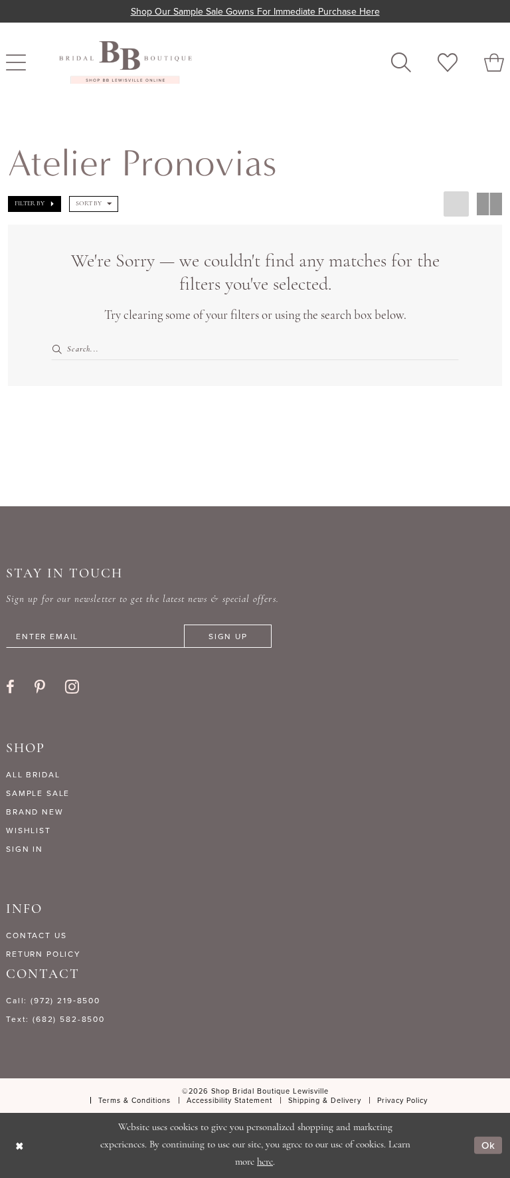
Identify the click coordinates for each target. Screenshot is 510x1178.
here (265, 1162)
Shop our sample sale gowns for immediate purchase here (255, 11)
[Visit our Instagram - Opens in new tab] (72, 686)
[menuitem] (401, 62)
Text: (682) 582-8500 (55, 1019)
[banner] (125, 62)
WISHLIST (28, 830)
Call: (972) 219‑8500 (53, 1000)
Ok (488, 1145)
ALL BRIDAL (33, 774)
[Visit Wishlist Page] (447, 62)
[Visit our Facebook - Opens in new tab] (10, 687)
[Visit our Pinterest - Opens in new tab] (40, 687)
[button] (34, 204)
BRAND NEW (35, 811)
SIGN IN (24, 848)
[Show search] (401, 62)
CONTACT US (36, 935)
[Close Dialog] (19, 1145)
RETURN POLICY (43, 953)
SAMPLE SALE (38, 793)
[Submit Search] (58, 349)
